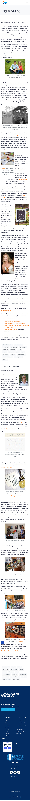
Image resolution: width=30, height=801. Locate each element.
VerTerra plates (23, 179)
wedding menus (21, 354)
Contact (7, 733)
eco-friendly (23, 347)
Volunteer (7, 723)
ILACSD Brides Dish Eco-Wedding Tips (12, 22)
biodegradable (18, 344)
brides (13, 667)
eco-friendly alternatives (15, 496)
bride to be (5, 347)
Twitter (10, 651)
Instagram (18, 651)
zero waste (16, 679)
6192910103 (18, 733)
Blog (7, 731)
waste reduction (15, 677)
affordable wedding (7, 344)
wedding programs (7, 357)
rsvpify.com (17, 135)
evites (21, 422)
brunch (19, 667)
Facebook (4, 651)
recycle (19, 349)
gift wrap (11, 672)
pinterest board (6, 310)
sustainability (23, 674)
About (7, 720)
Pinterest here (19, 641)
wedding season (18, 357)
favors (4, 672)
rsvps (23, 352)
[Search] (7, 738)
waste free (5, 354)
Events (7, 725)
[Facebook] (15, 772)
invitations (5, 349)
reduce (4, 352)
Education (7, 727)
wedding (13, 354)
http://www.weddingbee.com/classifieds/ (15, 323)
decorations (6, 669)
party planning (6, 674)
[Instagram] (18, 772)
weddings (5, 359)
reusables (11, 352)
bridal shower (6, 667)
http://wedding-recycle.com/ (12, 321)
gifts (17, 672)
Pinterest (12, 349)
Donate (7, 735)
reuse (17, 352)
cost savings (14, 347)
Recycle (7, 729)
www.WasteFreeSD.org (10, 329)
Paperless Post (10, 429)
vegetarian (5, 677)
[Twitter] (11, 772)
